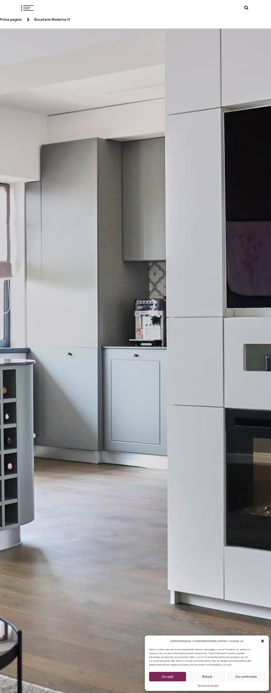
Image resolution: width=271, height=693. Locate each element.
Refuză (207, 676)
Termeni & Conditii (207, 685)
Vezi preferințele (246, 676)
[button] (262, 641)
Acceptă (167, 676)
